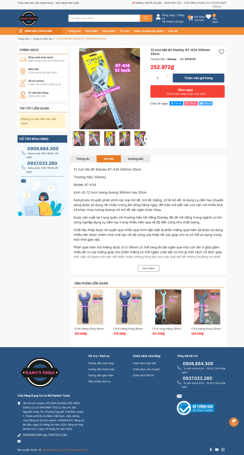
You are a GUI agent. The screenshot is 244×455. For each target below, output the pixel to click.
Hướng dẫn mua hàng (101, 363)
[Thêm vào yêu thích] (222, 51)
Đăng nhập (168, 15)
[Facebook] (211, 450)
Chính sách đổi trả (143, 375)
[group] (110, 88)
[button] (146, 138)
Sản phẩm (108, 31)
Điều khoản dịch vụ (99, 381)
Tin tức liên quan (34, 108)
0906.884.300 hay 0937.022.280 (45, 435)
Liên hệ (173, 31)
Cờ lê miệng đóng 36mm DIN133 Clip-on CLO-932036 (144, 328)
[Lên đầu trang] (238, 439)
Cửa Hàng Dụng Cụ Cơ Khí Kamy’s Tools (65, 449)
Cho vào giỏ (90, 312)
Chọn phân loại (90, 295)
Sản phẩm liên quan (91, 283)
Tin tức (124, 31)
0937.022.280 (42, 163)
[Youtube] (217, 450)
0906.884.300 (172, 2)
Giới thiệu (91, 31)
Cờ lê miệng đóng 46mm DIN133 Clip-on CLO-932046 (105, 328)
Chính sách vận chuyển (146, 369)
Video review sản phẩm (149, 31)
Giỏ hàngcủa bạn (199, 18)
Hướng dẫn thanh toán (101, 369)
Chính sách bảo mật (144, 363)
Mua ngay (185, 91)
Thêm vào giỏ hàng (198, 78)
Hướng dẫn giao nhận (101, 375)
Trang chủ (74, 31)
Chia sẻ (177, 103)
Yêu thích (215, 20)
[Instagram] (223, 450)
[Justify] (145, 18)
